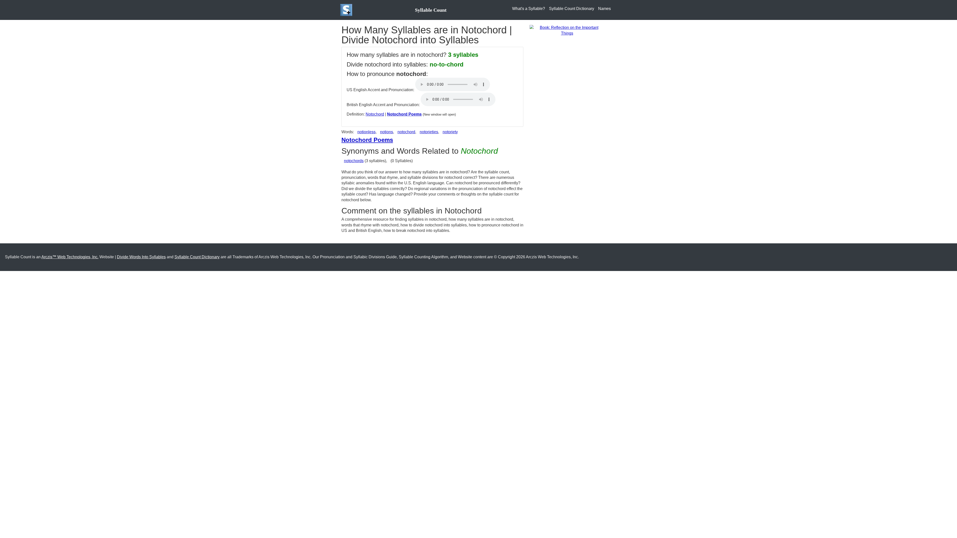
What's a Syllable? (528, 8)
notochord (406, 132)
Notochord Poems (404, 114)
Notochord (375, 114)
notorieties (429, 132)
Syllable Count (431, 10)
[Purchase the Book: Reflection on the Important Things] (567, 30)
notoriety (450, 132)
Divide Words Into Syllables (141, 257)
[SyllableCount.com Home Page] (347, 10)
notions (386, 132)
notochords (354, 161)
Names (604, 8)
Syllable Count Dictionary (571, 8)
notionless (366, 132)
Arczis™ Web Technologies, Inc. (69, 257)
